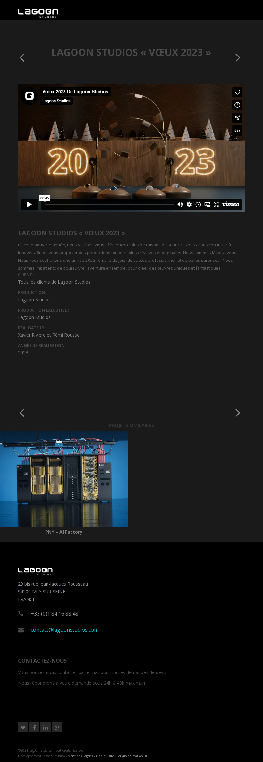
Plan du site (105, 756)
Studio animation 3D (132, 756)
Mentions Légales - (82, 756)
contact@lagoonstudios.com (64, 629)
